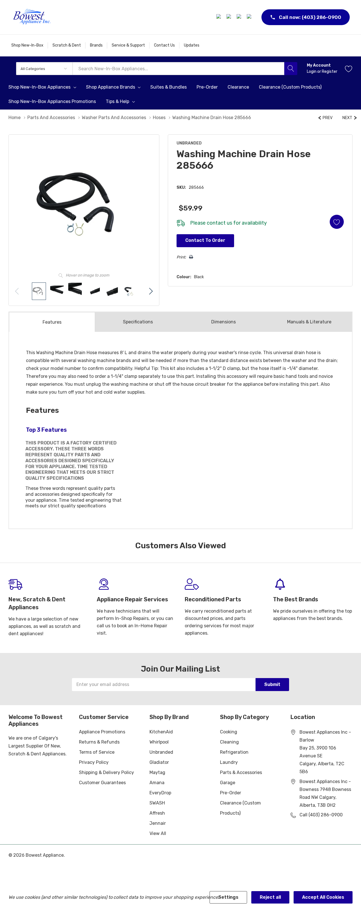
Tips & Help (117, 101)
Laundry (229, 762)
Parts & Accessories (241, 772)
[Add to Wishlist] (337, 222)
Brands (96, 45)
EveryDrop (160, 792)
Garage (227, 782)
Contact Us (164, 45)
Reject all (270, 897)
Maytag (157, 772)
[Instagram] (229, 17)
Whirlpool (159, 742)
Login (312, 71)
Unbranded (161, 752)
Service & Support (128, 45)
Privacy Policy (94, 762)
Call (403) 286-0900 (321, 814)
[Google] (240, 17)
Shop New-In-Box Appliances (39, 87)
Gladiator (159, 762)
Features (52, 322)
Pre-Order (230, 792)
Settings (228, 897)
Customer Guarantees (102, 782)
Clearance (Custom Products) (240, 808)
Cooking (228, 732)
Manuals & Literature (309, 322)
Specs (138, 322)
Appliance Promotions (102, 732)
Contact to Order (205, 240)
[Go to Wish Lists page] (349, 69)
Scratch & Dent (66, 45)
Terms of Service (97, 752)
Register (329, 71)
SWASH (157, 803)
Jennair (157, 823)
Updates (191, 45)
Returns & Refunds (99, 742)
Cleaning (229, 742)
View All (157, 833)
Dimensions (223, 322)
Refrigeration (234, 752)
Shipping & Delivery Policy (106, 772)
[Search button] (290, 68)
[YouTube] (250, 17)
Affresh (157, 813)
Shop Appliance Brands (110, 87)
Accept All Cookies (323, 897)
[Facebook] (219, 17)
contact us (219, 223)
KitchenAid (161, 732)
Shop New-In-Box (27, 45)
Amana (156, 782)
